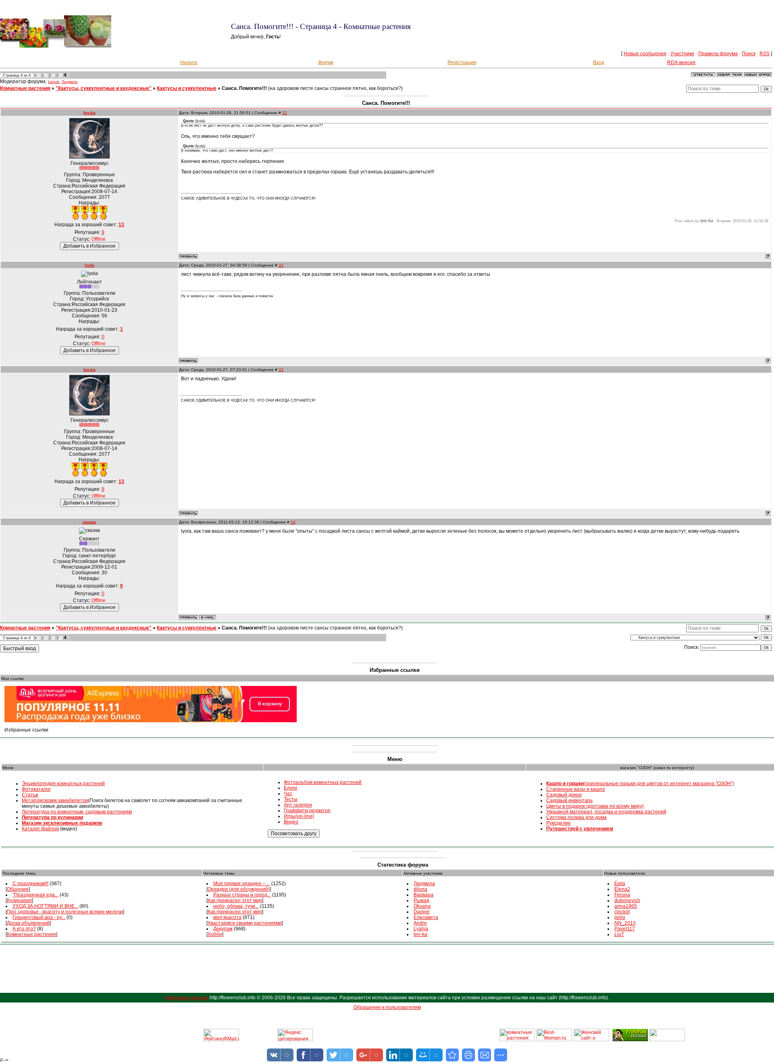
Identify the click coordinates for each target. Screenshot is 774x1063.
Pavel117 (624, 929)
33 (281, 369)
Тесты (291, 799)
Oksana (422, 906)
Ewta (619, 883)
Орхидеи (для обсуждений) (239, 889)
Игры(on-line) (299, 816)
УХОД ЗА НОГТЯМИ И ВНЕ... (45, 906)
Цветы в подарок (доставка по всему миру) (595, 806)
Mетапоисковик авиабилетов (55, 800)
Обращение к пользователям (387, 1007)
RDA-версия (681, 62)
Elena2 (622, 889)
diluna (420, 889)
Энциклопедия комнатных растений (63, 783)
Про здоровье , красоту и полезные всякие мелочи (65, 912)
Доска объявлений (28, 923)
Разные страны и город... (242, 895)
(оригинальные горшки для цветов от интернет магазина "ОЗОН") (640, 783)
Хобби (215, 934)
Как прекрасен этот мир (235, 900)
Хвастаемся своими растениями (245, 923)
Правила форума (718, 53)
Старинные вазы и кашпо (575, 789)
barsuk (53, 82)
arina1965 (625, 906)
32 (281, 265)
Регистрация (461, 62)
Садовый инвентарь (569, 800)
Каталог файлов (40, 829)
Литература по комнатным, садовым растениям (77, 812)
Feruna (622, 895)
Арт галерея (298, 805)
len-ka (89, 112)
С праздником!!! (30, 883)
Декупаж (223, 929)
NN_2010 (625, 923)
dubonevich (627, 900)
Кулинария (19, 900)
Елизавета (426, 917)
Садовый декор (564, 795)
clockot (622, 912)
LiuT (619, 934)
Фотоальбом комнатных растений (323, 782)
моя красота (227, 917)
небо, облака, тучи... (236, 906)
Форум (325, 62)
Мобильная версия (186, 997)
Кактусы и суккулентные (186, 88)
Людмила (69, 82)
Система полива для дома (576, 817)
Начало (189, 62)
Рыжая (421, 900)
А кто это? (24, 929)
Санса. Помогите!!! (244, 88)
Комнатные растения (25, 88)
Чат (288, 793)
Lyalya (421, 929)
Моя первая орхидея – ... (241, 883)
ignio (619, 917)
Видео (291, 822)
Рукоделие (558, 823)
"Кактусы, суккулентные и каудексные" (104, 88)
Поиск (748, 53)
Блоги (290, 788)
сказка (89, 522)
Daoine (422, 912)
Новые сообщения (645, 53)
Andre (420, 923)
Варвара (423, 895)
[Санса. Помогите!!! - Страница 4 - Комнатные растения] (452, 1054)
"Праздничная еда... (35, 895)
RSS (764, 53)
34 (293, 522)
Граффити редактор (307, 810)
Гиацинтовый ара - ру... (38, 917)
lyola (89, 265)
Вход (598, 62)
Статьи (30, 795)
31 (284, 112)
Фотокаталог (36, 789)
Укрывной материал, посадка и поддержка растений (606, 812)
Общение (18, 889)
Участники (682, 53)
